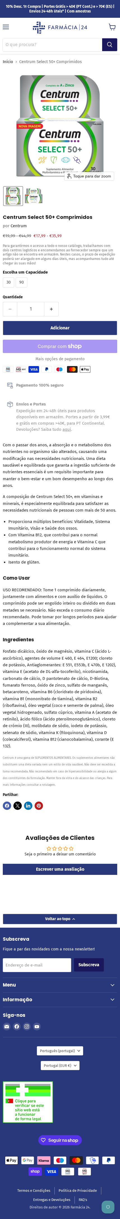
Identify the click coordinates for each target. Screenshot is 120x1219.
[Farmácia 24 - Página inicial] (60, 28)
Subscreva (88, 964)
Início (8, 61)
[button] (13, 196)
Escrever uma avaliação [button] (60, 869)
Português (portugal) (57, 1051)
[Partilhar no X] (17, 806)
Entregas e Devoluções (51, 1200)
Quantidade (13, 297)
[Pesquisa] (109, 44)
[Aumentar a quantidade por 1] (51, 309)
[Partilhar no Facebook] (7, 806)
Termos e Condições (33, 1190)
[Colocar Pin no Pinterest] (39, 806)
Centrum (19, 225)
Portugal (57, 1065)
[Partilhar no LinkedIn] (28, 806)
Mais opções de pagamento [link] (60, 359)
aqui (67, 429)
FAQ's (83, 1200)
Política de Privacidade (78, 1190)
